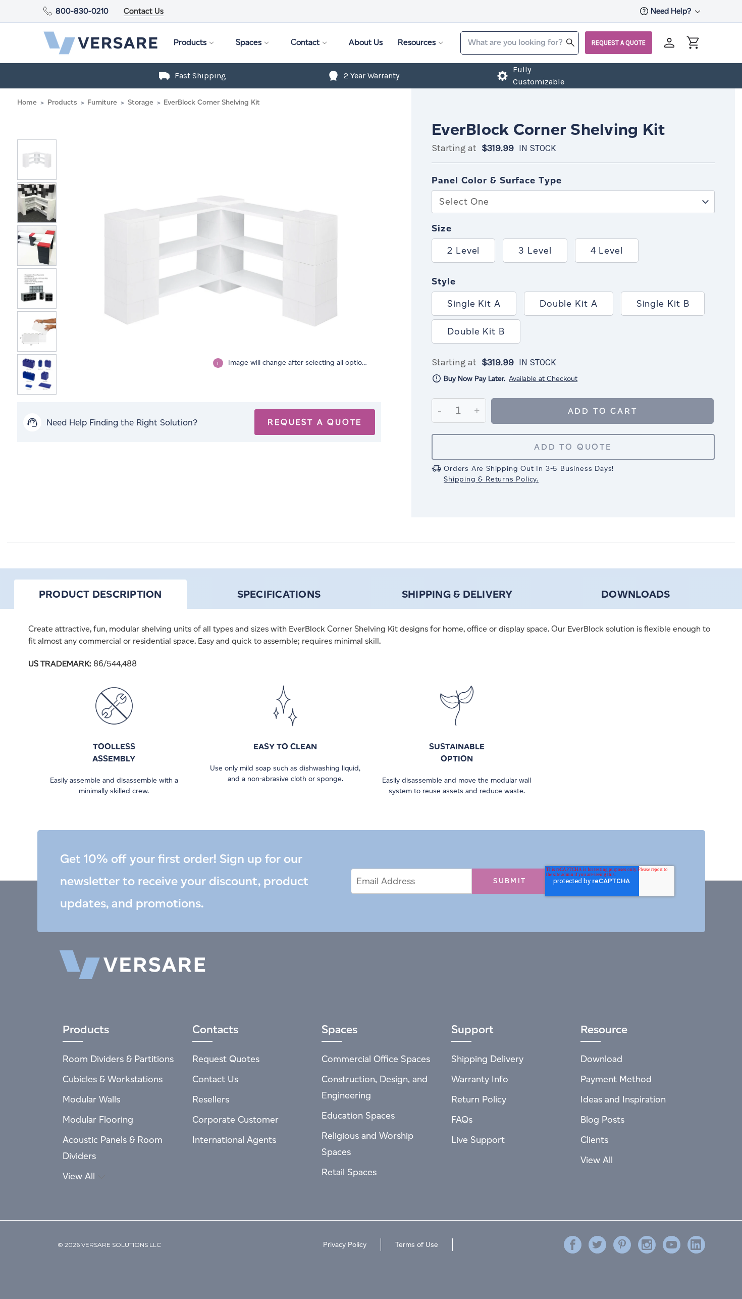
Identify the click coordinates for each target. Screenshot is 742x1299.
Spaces (248, 42)
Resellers (210, 1099)
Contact (305, 42)
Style (444, 281)
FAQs (461, 1119)
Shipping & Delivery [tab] (457, 594)
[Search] (570, 42)
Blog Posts (602, 1119)
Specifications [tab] (279, 594)
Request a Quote (619, 42)
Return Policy (478, 1099)
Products (190, 42)
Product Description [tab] (100, 594)
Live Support (478, 1139)
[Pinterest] (622, 1245)
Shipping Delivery (487, 1058)
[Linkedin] (696, 1245)
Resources (417, 42)
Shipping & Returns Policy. (491, 479)
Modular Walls (91, 1099)
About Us (366, 42)
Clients (594, 1139)
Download (601, 1058)
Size (442, 228)
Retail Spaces (349, 1172)
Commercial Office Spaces (376, 1058)
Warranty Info (479, 1079)
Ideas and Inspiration (623, 1099)
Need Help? (672, 11)
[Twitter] (597, 1245)
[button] (573, 194)
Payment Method (616, 1079)
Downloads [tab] (635, 594)
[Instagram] (647, 1245)
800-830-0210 (82, 11)
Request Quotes (225, 1058)
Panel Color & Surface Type (496, 180)
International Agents (234, 1139)
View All (80, 1176)
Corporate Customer (235, 1119)
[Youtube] (671, 1245)
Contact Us (144, 11)
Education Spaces (358, 1115)
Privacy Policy (344, 1244)
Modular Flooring (98, 1119)
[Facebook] (572, 1245)
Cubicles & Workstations (113, 1079)
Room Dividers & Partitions (118, 1058)
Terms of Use (416, 1244)
